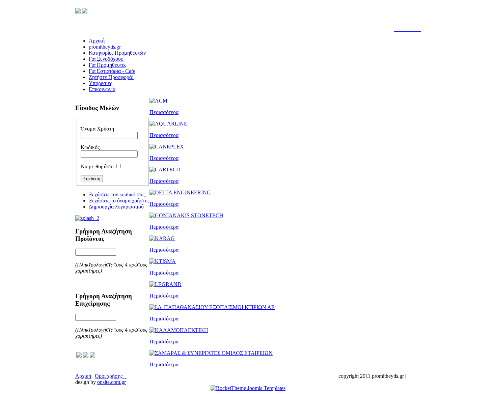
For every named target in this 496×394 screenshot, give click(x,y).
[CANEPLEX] (166, 146)
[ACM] (158, 101)
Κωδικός (90, 147)
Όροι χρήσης (111, 376)
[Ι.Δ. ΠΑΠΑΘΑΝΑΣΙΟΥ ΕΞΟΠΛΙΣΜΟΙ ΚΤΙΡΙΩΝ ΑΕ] (212, 307)
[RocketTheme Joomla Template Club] (248, 388)
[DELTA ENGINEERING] (180, 192)
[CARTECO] (165, 169)
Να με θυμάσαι (97, 166)
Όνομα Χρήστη (97, 129)
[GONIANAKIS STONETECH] (186, 215)
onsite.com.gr (111, 382)
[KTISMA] (162, 261)
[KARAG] (162, 238)
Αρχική (83, 376)
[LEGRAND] (165, 284)
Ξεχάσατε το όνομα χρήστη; (119, 200)
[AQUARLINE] (168, 123)
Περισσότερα (163, 112)
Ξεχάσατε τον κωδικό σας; (117, 194)
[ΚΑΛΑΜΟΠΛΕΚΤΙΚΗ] (178, 330)
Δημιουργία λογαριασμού (116, 206)
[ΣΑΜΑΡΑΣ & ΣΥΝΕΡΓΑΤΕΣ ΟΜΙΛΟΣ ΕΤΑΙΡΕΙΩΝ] (211, 353)
